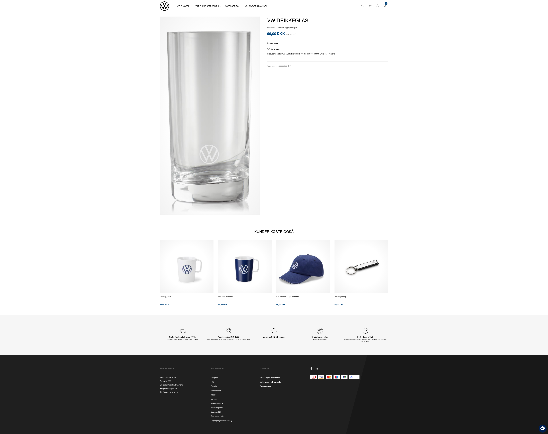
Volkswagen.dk (217, 403)
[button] (543, 429)
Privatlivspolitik (217, 407)
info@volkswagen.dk (168, 388)
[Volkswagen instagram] (317, 369)
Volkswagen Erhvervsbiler (270, 382)
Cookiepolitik (216, 411)
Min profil (214, 377)
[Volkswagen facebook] (311, 369)
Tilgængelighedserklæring (221, 420)
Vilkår (213, 394)
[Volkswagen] (164, 6)
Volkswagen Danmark (256, 6)
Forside (214, 386)
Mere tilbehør (216, 390)
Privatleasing (265, 386)
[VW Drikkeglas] (210, 116)
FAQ (212, 382)
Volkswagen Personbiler (270, 377)
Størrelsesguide (217, 416)
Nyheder (214, 399)
